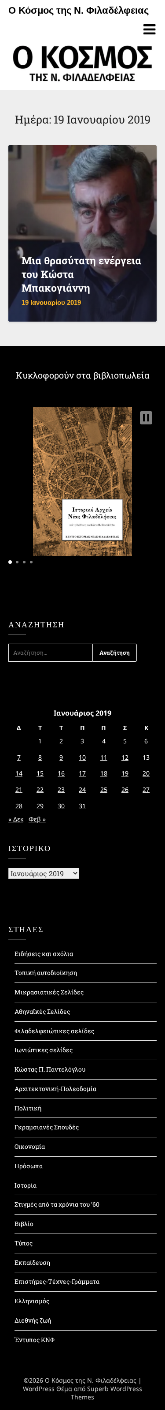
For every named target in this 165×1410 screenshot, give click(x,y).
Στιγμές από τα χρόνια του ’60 (57, 1204)
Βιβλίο (24, 1223)
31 (82, 806)
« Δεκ (15, 819)
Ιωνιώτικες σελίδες (44, 1050)
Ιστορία (26, 1185)
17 (82, 773)
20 (146, 773)
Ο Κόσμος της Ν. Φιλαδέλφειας (78, 10)
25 (103, 789)
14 (18, 773)
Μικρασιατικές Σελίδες (49, 992)
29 (40, 806)
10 (82, 757)
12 (124, 757)
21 (18, 789)
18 (103, 773)
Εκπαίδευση (32, 1262)
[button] (146, 417)
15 (40, 773)
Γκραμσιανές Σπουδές (47, 1127)
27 (146, 789)
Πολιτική (28, 1108)
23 (61, 789)
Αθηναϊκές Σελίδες (42, 1011)
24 (82, 789)
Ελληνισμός (32, 1301)
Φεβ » (37, 819)
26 (124, 789)
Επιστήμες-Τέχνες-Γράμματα (57, 1281)
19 (124, 773)
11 (103, 757)
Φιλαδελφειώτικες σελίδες (54, 1031)
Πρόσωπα (29, 1166)
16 (61, 773)
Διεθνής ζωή (33, 1320)
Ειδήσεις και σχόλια (44, 953)
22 (40, 789)
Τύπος (24, 1243)
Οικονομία (30, 1146)
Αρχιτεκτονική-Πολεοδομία (55, 1088)
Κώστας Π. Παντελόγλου (50, 1069)
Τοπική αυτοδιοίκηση (46, 972)
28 (18, 806)
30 (61, 806)
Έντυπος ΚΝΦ (35, 1339)
